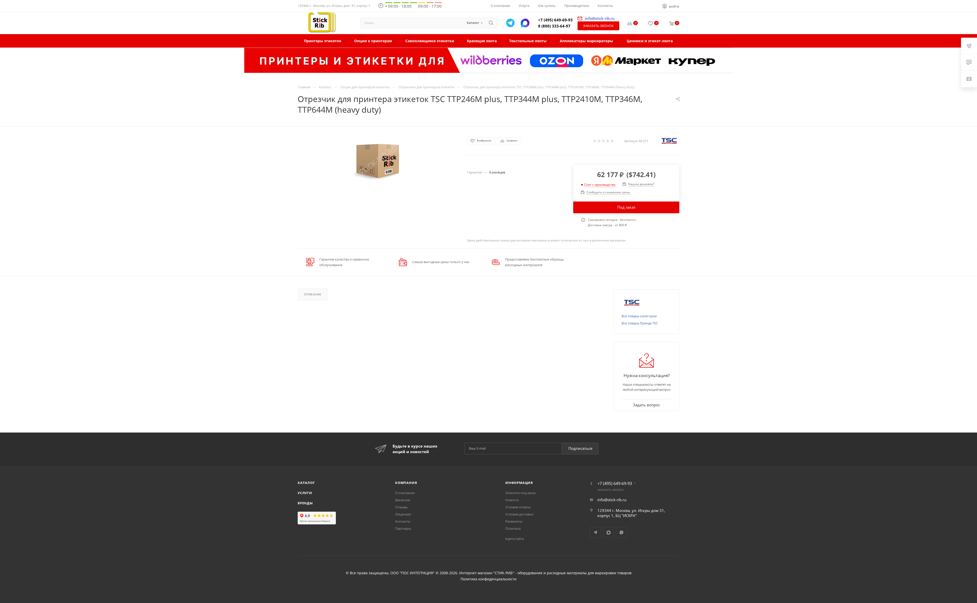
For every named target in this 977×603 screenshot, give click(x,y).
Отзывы (401, 507)
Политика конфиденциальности (488, 579)
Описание (312, 294)
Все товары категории (639, 316)
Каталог (306, 482)
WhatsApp (621, 532)
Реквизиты (513, 521)
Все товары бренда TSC (640, 323)
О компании (405, 493)
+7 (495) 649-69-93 (555, 19)
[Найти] (491, 23)
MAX (608, 532)
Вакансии (402, 500)
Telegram (595, 532)
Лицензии (403, 514)
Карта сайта (514, 538)
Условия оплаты (518, 507)
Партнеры (403, 528)
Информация (519, 482)
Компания (406, 482)
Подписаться (580, 448)
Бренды (305, 503)
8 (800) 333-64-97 (554, 25)
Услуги (305, 493)
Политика (513, 528)
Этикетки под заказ (520, 493)
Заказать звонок (598, 25)
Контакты (402, 521)
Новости (512, 500)
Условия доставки (519, 514)
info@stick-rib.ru (611, 499)
